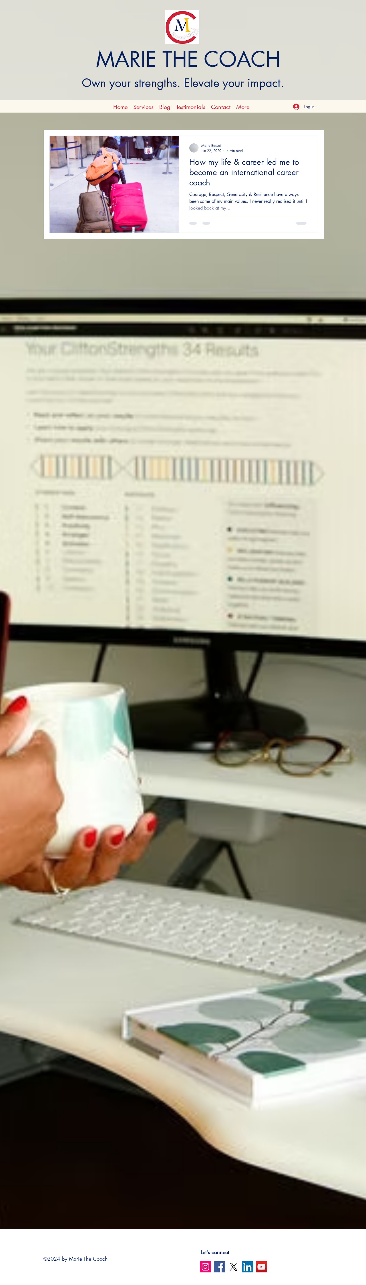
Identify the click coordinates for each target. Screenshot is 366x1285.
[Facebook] (219, 1266)
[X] (233, 1266)
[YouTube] (261, 1266)
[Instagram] (205, 1266)
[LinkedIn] (247, 1266)
